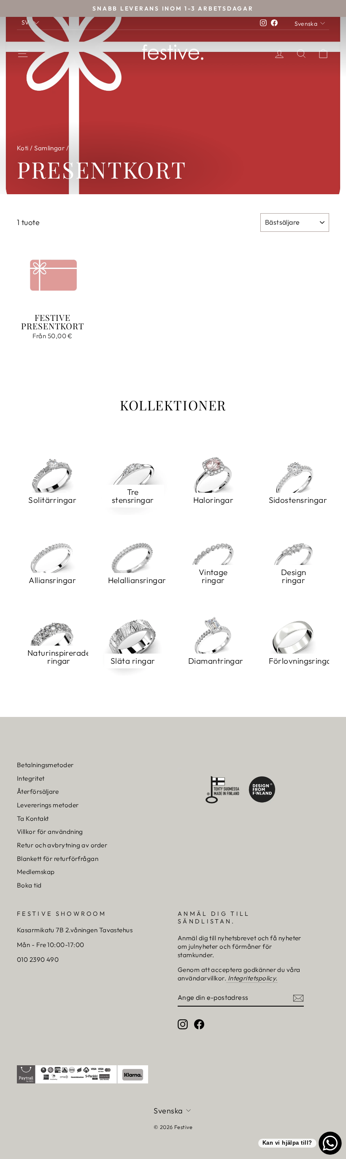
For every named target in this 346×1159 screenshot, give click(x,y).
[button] (30, 22)
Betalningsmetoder (45, 765)
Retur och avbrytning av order (62, 845)
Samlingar (49, 148)
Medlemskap (36, 872)
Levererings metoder (48, 805)
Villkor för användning (50, 832)
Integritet (31, 778)
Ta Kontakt (33, 818)
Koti (23, 148)
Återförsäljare (38, 791)
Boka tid (29, 885)
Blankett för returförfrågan (57, 859)
